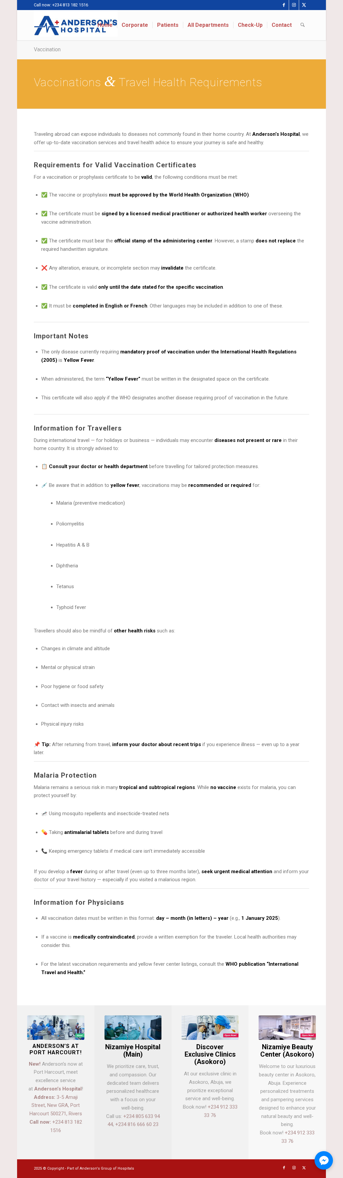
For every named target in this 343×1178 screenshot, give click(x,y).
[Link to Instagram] (294, 5)
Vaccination (47, 49)
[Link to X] (304, 5)
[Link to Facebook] (284, 5)
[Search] (302, 25)
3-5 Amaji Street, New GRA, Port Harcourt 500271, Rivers (55, 1105)
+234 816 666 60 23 (136, 1124)
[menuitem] (105, 25)
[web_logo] (76, 25)
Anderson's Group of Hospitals (107, 1168)
